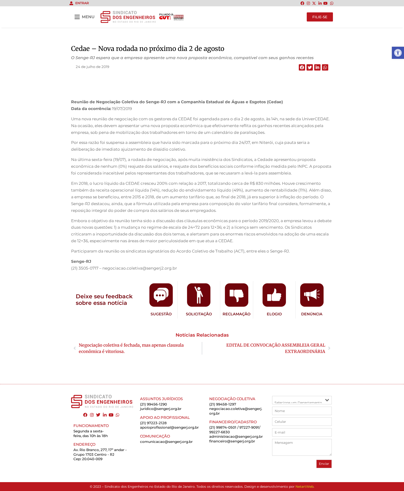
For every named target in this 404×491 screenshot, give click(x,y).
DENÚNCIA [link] (311, 314)
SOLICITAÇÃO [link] (199, 314)
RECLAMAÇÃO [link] (236, 314)
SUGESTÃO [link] (161, 314)
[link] (398, 53)
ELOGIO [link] (274, 314)
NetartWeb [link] (305, 486)
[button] (302, 67)
